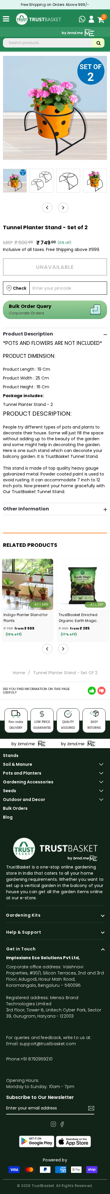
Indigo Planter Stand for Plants (26, 617)
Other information (26, 509)
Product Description (28, 334)
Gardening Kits (23, 915)
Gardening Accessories (28, 782)
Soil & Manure (17, 764)
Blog (8, 817)
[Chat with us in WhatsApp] (83, 20)
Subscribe (91, 1108)
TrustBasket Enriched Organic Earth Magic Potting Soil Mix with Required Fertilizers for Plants (79, 618)
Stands (10, 755)
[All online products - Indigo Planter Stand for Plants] (27, 584)
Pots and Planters (22, 773)
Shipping (64, 249)
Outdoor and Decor (24, 799)
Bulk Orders (15, 808)
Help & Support (23, 932)
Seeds (9, 791)
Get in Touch (20, 949)
